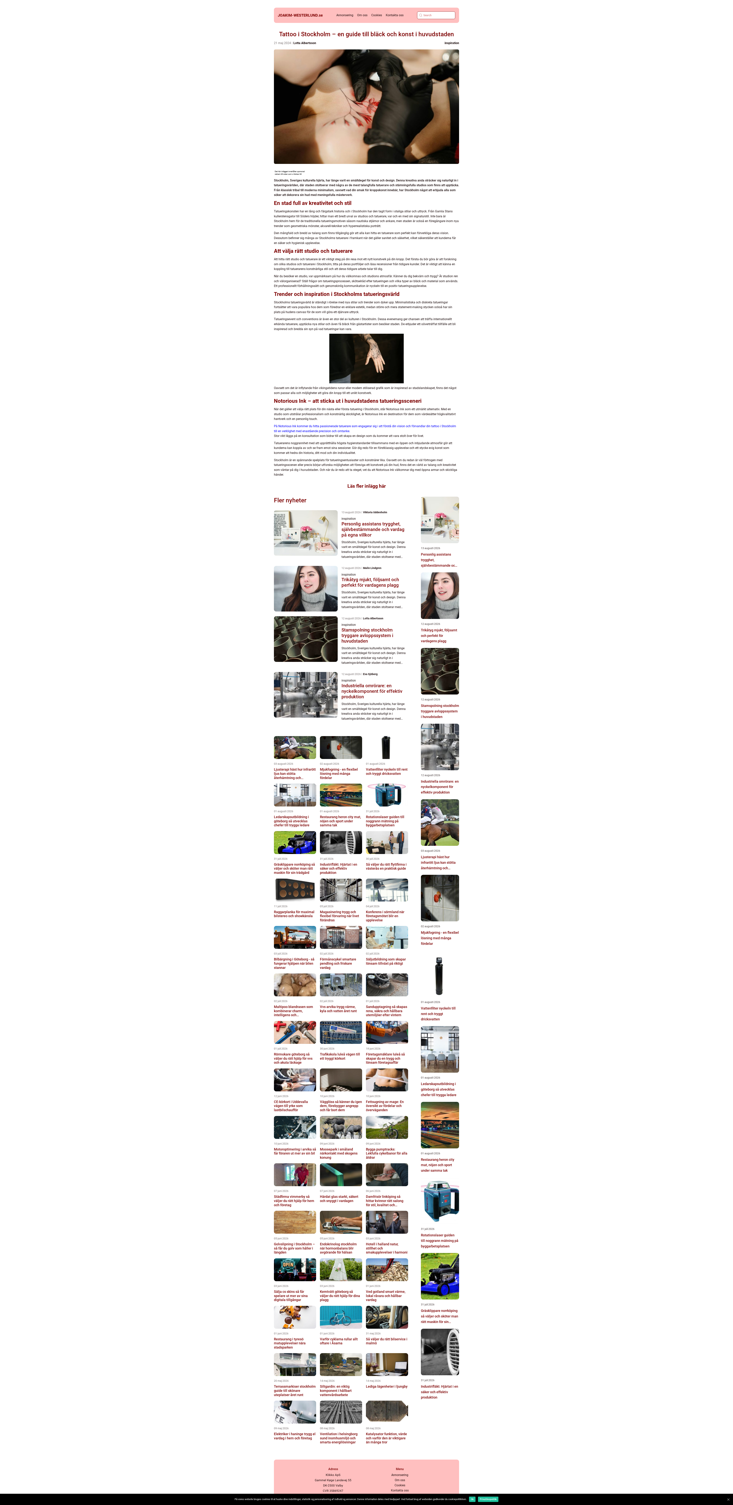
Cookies (376, 15)
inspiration (452, 43)
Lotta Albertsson (304, 43)
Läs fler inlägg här (366, 486)
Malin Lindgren (372, 568)
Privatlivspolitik (488, 1499)
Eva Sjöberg (370, 674)
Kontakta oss (395, 15)
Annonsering (344, 15)
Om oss (362, 15)
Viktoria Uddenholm (375, 512)
